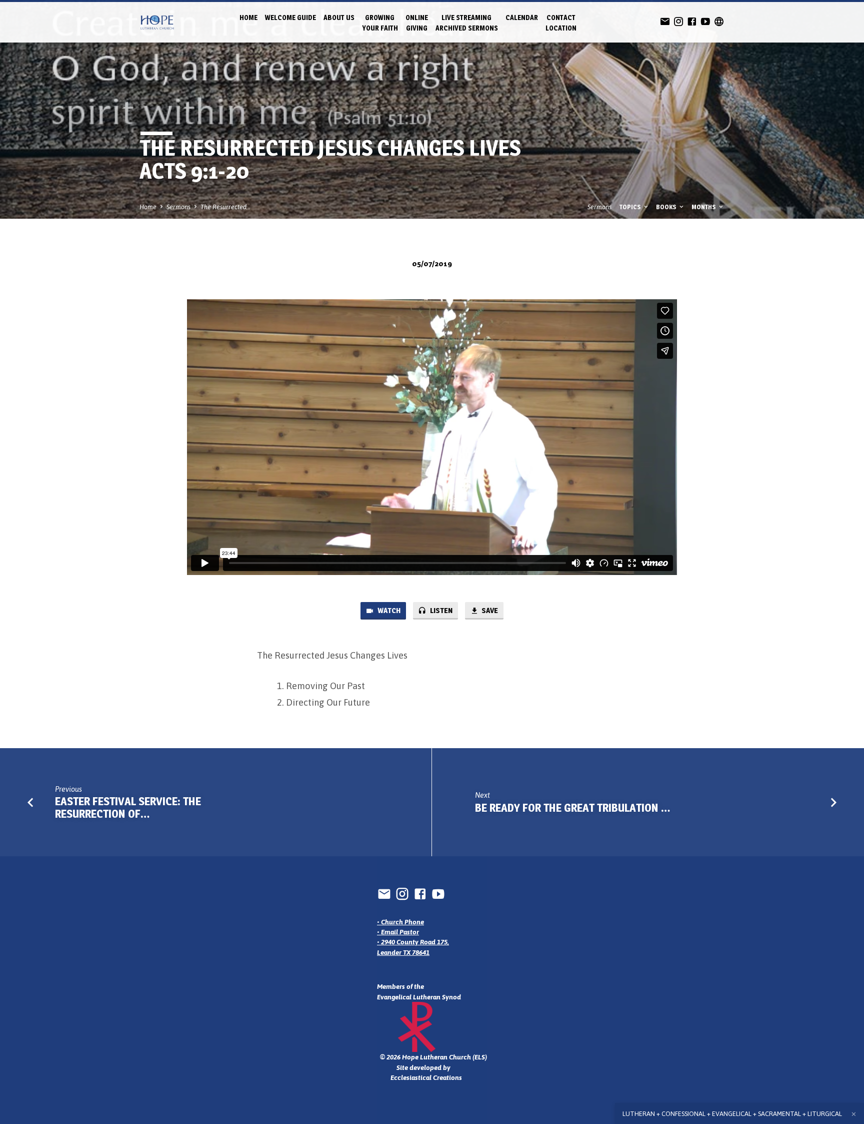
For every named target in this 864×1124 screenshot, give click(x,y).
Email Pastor (400, 932)
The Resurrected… (225, 207)
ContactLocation (561, 23)
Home (249, 18)
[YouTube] (705, 22)
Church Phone (402, 922)
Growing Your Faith (380, 23)
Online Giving (417, 23)
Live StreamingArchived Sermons (467, 23)
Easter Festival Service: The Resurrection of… (128, 807)
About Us (339, 18)
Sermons (178, 207)
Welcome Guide (290, 18)
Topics (631, 207)
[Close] (853, 1114)
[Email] (665, 22)
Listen (440, 610)
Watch (388, 610)
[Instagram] (678, 22)
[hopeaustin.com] (719, 22)
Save (489, 610)
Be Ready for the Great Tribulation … (572, 808)
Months (705, 207)
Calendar (522, 18)
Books (667, 207)
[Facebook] (692, 22)
